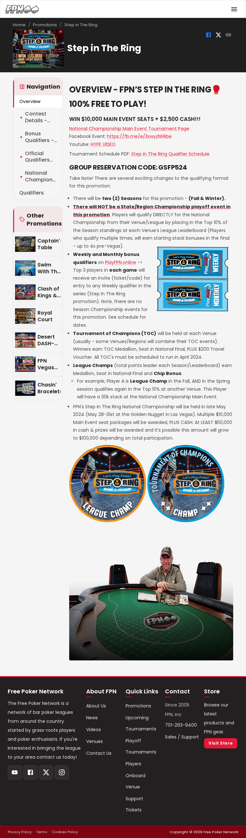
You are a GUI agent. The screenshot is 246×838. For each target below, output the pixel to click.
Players (133, 764)
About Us (96, 706)
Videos (93, 729)
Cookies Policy (65, 831)
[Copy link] (228, 35)
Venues (94, 741)
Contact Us (98, 753)
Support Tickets (134, 804)
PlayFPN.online (120, 262)
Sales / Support (182, 737)
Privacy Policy (20, 831)
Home (19, 25)
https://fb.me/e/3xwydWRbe (139, 136)
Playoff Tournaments (141, 746)
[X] (46, 772)
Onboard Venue (135, 781)
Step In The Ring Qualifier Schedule (170, 154)
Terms (41, 831)
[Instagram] (62, 772)
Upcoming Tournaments (141, 723)
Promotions (45, 25)
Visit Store (221, 743)
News (92, 717)
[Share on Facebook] (208, 35)
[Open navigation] (234, 9)
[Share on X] (218, 35)
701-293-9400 (181, 725)
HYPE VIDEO (103, 144)
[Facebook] (30, 772)
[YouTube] (15, 772)
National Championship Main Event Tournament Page (129, 128)
